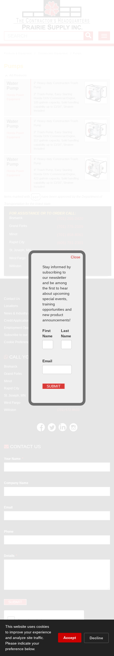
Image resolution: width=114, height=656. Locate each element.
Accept (69, 638)
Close (75, 257)
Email (47, 361)
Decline (96, 638)
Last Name (66, 333)
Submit (54, 386)
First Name (47, 333)
